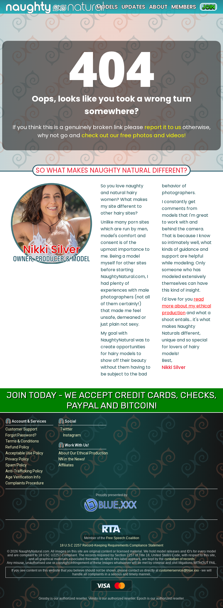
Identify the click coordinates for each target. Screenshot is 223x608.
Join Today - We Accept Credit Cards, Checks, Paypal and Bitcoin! (111, 400)
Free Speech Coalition (122, 538)
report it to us (162, 127)
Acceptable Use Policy (24, 453)
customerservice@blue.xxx (179, 570)
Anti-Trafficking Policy (24, 471)
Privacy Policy (17, 459)
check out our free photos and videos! (134, 135)
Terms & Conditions (22, 441)
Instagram (71, 435)
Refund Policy (17, 447)
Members (183, 7)
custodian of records (179, 559)
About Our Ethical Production (83, 453)
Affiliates (66, 465)
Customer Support (21, 429)
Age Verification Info (23, 477)
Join (208, 7)
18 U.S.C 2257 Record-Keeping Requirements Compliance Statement (111, 545)
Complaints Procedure (24, 483)
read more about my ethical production (186, 306)
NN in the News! (71, 459)
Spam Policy (16, 465)
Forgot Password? (20, 435)
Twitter (65, 429)
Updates (133, 7)
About (158, 7)
